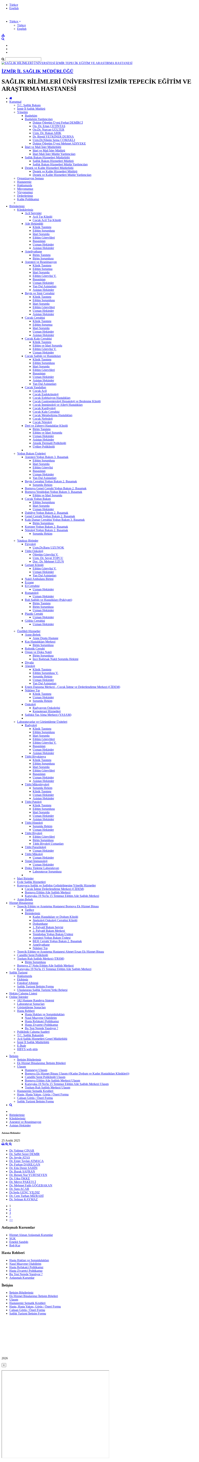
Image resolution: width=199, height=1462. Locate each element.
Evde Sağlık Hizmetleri (31, 882)
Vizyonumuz (25, 192)
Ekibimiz (22, 979)
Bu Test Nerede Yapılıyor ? (41, 1028)
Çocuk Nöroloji (42, 422)
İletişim (13, 1056)
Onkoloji (30, 704)
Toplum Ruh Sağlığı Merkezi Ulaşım (47, 1087)
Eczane (29, 582)
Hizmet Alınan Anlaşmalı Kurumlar (31, 1235)
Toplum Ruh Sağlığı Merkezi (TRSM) (40, 958)
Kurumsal (15, 101)
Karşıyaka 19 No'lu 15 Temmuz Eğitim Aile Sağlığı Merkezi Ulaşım (67, 1084)
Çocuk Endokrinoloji (45, 394)
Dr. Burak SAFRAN (22, 1171)
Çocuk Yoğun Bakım (38, 498)
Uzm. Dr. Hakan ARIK (47, 133)
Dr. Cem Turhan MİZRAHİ (26, 1195)
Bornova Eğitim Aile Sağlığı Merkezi (48, 892)
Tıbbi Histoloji (34, 822)
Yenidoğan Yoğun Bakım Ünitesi (53, 934)
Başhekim (31, 115)
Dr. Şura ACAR (19, 1188)
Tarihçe (29, 909)
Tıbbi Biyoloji (33, 833)
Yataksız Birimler (27, 540)
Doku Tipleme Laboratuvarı (42, 868)
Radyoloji (31, 725)
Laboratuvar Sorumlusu (47, 871)
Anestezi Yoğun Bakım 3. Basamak (46, 457)
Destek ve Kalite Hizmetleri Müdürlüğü (49, 168)
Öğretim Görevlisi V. (45, 554)
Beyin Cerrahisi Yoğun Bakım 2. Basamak (51, 481)
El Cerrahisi (32, 586)
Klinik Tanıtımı (42, 227)
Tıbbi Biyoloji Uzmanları (48, 843)
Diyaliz (29, 662)
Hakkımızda (24, 185)
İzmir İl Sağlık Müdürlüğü (33, 1042)
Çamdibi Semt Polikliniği (32, 955)
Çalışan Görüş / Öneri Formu (35, 1098)
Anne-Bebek (33, 634)
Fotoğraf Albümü (27, 983)
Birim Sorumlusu (43, 258)
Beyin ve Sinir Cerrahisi (39, 293)
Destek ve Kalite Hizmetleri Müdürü (55, 171)
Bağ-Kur (14, 1245)
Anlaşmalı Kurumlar (21, 1277)
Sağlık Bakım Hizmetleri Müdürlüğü (47, 157)
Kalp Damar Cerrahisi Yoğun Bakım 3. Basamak (55, 519)
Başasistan (39, 241)
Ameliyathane (33, 251)
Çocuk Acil (40, 390)
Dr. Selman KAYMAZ (23, 1199)
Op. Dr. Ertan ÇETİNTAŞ (49, 126)
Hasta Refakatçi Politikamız (42, 1021)
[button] (15, 21)
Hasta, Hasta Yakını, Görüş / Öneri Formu (43, 1094)
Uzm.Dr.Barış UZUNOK (48, 547)
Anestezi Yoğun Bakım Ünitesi (52, 937)
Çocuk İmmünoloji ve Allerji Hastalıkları (58, 404)
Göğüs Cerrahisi (35, 620)
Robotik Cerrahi (35, 648)
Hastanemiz (24, 181)
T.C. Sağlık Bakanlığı (30, 1035)
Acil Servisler (33, 213)
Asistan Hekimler (43, 248)
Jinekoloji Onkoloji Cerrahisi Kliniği (55, 920)
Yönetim (22, 112)
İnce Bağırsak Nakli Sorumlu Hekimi (55, 659)
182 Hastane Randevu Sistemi (35, 1000)
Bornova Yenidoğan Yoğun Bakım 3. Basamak (53, 491)
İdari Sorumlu (41, 234)
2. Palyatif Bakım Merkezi (49, 930)
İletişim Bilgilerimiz (29, 1059)
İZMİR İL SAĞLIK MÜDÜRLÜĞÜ (37, 71)
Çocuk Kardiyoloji (44, 408)
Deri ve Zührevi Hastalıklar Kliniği (46, 425)
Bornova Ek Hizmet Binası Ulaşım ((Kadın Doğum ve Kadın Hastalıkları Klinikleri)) (77, 1073)
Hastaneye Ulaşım (36, 1070)
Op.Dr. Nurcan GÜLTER (48, 129)
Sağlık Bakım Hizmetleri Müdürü (53, 161)
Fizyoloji (30, 544)
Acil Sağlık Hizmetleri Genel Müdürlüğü (42, 1038)
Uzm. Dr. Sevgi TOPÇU (48, 558)
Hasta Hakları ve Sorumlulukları (45, 1014)
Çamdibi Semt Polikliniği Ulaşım (45, 1077)
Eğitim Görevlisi (43, 467)
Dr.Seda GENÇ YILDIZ (24, 1192)
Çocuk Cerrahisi (35, 317)
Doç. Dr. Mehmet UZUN (48, 561)
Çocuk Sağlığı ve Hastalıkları (43, 356)
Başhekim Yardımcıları (39, 119)
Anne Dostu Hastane (45, 638)
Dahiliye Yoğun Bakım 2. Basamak (46, 512)
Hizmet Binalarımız (21, 902)
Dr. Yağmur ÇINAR (21, 1150)
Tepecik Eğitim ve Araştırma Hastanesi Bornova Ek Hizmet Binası (58, 906)
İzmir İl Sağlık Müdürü (31, 108)
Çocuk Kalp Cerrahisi (38, 338)
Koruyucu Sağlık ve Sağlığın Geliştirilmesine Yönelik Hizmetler (56, 885)
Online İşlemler (18, 997)
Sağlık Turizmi (18, 972)
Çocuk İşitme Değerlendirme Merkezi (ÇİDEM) (54, 889)
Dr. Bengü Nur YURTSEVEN (28, 1175)
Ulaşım (21, 1066)
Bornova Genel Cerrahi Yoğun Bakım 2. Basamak (55, 488)
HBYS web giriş (27, 1049)
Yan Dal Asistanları (44, 286)
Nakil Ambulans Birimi (39, 579)
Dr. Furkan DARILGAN (24, 1164)
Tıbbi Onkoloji (34, 551)
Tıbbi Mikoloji (34, 854)
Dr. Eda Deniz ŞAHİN (23, 1168)
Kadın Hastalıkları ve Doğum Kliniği (55, 916)
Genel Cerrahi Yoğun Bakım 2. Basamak (50, 516)
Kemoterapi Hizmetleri (47, 711)
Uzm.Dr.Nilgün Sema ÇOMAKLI (54, 140)
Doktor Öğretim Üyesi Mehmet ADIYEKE (59, 143)
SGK (12, 1238)
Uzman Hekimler (43, 244)
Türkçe (13, 4)
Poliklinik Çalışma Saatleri (33, 1031)
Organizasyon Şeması (30, 178)
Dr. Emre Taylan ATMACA (26, 1161)
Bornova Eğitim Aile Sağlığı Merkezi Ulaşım (52, 1080)
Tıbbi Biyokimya (35, 756)
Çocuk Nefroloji (43, 418)
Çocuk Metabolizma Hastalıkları (52, 415)
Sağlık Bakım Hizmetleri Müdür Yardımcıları (60, 164)
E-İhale (21, 1045)
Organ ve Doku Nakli (38, 652)
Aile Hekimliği (34, 223)
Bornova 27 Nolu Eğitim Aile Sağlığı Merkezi (45, 965)
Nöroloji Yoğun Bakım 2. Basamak (46, 530)
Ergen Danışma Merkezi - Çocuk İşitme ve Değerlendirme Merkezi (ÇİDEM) (72, 687)
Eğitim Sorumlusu (44, 230)
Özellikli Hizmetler (28, 631)
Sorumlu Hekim (42, 484)
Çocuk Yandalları (35, 387)
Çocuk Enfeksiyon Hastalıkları (51, 397)
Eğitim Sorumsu (42, 269)
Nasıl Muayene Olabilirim (41, 1017)
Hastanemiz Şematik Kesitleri (35, 1091)
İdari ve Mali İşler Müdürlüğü (43, 147)
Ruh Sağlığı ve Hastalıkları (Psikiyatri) (48, 599)
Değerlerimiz (25, 195)
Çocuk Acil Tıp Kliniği (47, 220)
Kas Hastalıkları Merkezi (40, 641)
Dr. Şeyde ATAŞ (19, 1157)
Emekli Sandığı (18, 1242)
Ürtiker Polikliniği (44, 446)
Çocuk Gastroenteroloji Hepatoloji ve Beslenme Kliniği (67, 401)
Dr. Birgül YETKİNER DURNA (53, 136)
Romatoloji (31, 592)
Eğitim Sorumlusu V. (45, 673)
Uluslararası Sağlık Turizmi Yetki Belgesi (42, 990)
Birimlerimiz (17, 206)
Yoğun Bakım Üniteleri (31, 453)
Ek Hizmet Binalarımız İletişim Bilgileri (41, 1063)
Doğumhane (40, 923)
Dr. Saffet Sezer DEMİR (24, 1154)
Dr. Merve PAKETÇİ (22, 1182)
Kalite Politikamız (28, 199)
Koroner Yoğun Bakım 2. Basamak (46, 526)
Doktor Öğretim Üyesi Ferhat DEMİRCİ (58, 122)
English (14, 8)
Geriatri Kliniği (34, 565)
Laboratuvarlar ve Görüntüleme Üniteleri (42, 721)
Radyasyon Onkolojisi (46, 707)
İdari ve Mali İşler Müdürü (49, 150)
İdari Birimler (25, 878)
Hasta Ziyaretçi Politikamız (41, 1024)
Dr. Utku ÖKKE (19, 1178)
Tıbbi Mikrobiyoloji (37, 784)
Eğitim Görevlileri (44, 237)
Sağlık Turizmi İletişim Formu (35, 986)
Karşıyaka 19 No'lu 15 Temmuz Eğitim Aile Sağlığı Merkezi (62, 896)
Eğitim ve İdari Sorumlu (47, 345)
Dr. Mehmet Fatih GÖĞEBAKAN (30, 1185)
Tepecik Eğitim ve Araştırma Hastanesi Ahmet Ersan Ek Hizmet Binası (60, 951)
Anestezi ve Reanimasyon (41, 262)
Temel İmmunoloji (36, 861)
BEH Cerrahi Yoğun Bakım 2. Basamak (57, 941)
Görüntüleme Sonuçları (31, 1007)
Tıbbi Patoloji (33, 801)
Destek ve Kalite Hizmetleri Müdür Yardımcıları (62, 174)
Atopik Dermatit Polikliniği (49, 443)
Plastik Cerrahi (34, 613)
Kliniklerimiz (25, 209)
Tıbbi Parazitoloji (35, 847)
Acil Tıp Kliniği (42, 216)
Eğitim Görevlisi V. (44, 275)
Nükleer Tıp (32, 690)
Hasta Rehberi (26, 1010)
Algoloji (30, 666)
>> (11, 1219)
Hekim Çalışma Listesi (23, 993)
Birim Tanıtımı (42, 255)
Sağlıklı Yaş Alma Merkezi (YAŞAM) (48, 714)
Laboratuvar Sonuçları (31, 1003)
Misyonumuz (25, 188)
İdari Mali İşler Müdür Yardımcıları (54, 154)
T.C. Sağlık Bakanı (29, 105)
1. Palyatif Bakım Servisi (48, 927)
